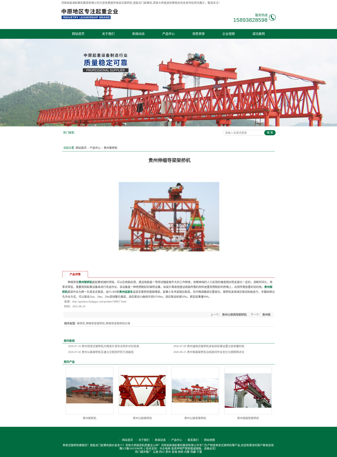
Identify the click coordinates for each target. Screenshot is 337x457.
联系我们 (193, 439)
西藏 (193, 451)
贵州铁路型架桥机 (248, 418)
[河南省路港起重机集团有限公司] (90, 18)
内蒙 (187, 451)
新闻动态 (138, 33)
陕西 (180, 451)
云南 (155, 451)
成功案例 (258, 33)
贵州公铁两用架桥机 (234, 314)
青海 (174, 451)
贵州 (168, 451)
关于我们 (108, 33)
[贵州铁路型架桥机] (248, 390)
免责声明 (176, 448)
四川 (162, 451)
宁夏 (199, 451)
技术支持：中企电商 (158, 448)
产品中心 (168, 33)
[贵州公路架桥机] (142, 390)
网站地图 (209, 439)
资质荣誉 (198, 33)
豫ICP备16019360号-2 (132, 448)
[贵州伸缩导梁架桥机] (169, 266)
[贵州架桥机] (89, 390)
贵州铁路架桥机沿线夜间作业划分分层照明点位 (208, 352)
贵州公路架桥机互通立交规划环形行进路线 (101, 352)
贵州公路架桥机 (142, 418)
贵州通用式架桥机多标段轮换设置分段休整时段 (208, 346)
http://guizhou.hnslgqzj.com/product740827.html (99, 301)
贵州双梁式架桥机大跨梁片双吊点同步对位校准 (103, 346)
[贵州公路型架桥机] (195, 390)
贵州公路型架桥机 (195, 418)
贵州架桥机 (110, 147)
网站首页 (78, 33)
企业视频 (228, 33)
